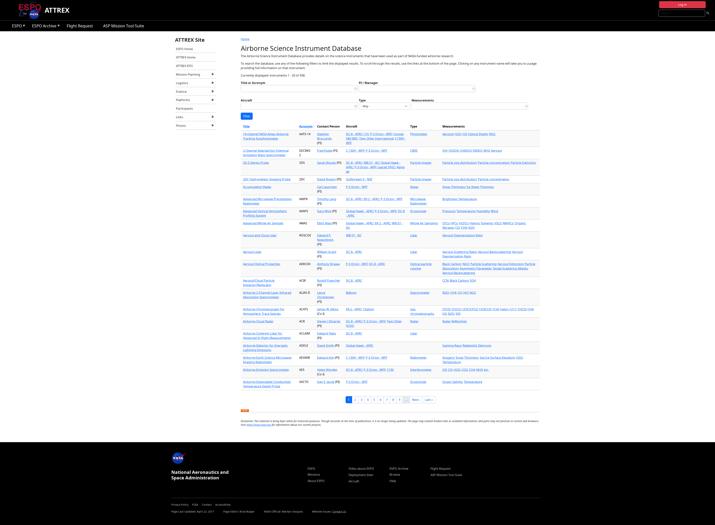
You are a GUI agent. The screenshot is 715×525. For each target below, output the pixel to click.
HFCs (454, 223)
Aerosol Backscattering (494, 252)
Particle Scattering (483, 264)
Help (393, 481)
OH (444, 151)
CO (457, 228)
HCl (465, 293)
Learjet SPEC (386, 167)
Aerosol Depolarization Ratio (462, 235)
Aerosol (447, 134)
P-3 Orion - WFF (381, 134)
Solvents (487, 223)
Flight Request (80, 25)
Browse (395, 474)
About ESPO (316, 481)
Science (181, 93)
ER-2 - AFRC (371, 199)
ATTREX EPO (184, 66)
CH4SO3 (465, 151)
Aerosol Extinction (510, 264)
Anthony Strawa (328, 264)
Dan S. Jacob (325, 382)
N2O (471, 228)
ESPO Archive (43, 26)
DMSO (477, 151)
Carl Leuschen (327, 187)
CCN (445, 281)
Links (179, 118)
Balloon (351, 293)
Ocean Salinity (452, 382)
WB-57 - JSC (371, 163)
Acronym (306, 126)
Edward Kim (325, 358)
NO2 (492, 134)
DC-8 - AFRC (354, 134)
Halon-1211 (508, 309)
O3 (465, 134)
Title (246, 126)
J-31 (366, 134)
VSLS (497, 223)
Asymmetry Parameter (476, 268)
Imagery (448, 358)
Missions (314, 474)
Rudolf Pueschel (328, 281)
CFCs (445, 223)
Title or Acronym (253, 83)
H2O (458, 134)
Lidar (413, 235)
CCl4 (495, 309)
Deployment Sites (361, 475)
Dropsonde (418, 211)
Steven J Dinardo (328, 321)
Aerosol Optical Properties (261, 264)
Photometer (418, 134)
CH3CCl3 (485, 309)
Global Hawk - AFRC (359, 211)
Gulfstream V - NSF (359, 179)
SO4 (473, 281)
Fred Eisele (324, 151)
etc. (486, 370)
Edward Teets (326, 333)
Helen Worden (327, 370)
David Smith (325, 345)
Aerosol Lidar (252, 252)
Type (362, 100)
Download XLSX (245, 410)
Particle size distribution (459, 163)
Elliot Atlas (324, 223)
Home (245, 39)
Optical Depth (478, 134)
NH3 (486, 151)
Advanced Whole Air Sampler (263, 223)
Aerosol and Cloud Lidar (260, 235)
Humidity (482, 211)
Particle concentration (493, 163)
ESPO (16, 26)
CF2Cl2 (456, 309)
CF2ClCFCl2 (470, 309)
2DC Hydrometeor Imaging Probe (266, 179)
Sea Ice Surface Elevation (497, 358)
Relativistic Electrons (477, 345)
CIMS (413, 151)
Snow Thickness (453, 187)
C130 (390, 370)
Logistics (181, 84)
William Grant (326, 252)
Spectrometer (420, 293)
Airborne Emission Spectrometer (266, 370)
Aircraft (246, 100)
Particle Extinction (523, 163)
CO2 (465, 370)
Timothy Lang (326, 199)
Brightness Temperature (459, 199)
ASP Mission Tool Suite (123, 25)
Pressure (448, 211)
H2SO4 (453, 151)
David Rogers (326, 179)
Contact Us (339, 511)
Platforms (182, 101)
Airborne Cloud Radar (258, 321)
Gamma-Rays (451, 345)
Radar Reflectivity (454, 321)
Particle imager (421, 163)
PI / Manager (368, 83)
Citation (368, 309)
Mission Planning (187, 75)
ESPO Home (184, 49)
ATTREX (57, 10)
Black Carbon (451, 264)
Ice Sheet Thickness (480, 187)
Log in (682, 5)
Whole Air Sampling (424, 223)
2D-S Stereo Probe (256, 163)
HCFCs (463, 223)
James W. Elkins (328, 309)
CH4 (464, 228)
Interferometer (421, 370)
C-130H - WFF (355, 151)
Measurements (422, 100)
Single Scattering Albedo (510, 268)
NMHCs (508, 223)
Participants (184, 108)
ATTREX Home (186, 57)
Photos (180, 127)
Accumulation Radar (257, 187)
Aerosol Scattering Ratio (459, 252)
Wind (494, 211)
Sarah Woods (326, 163)
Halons (474, 223)
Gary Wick (324, 211)
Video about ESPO (361, 469)
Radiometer (418, 358)
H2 (444, 314)
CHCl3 (522, 309)
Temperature (466, 211)
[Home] (31, 10)
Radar (414, 187)
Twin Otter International (376, 138)
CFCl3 (446, 309)
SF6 (458, 314)
